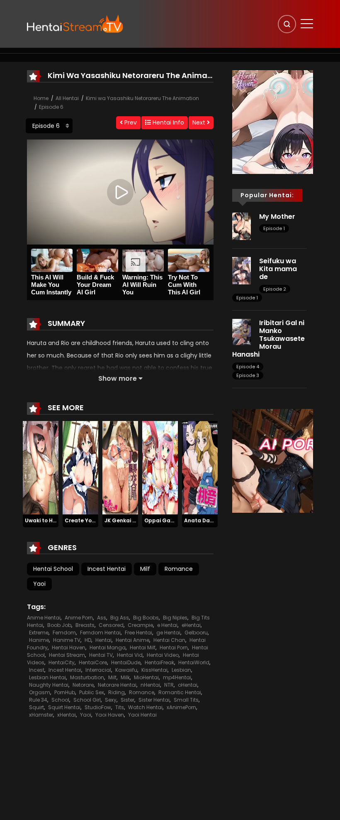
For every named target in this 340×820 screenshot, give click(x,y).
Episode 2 (274, 289)
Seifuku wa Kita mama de (278, 268)
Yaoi (39, 584)
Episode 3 (247, 375)
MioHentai (146, 677)
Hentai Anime (132, 640)
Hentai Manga (108, 647)
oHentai (187, 684)
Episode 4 (247, 366)
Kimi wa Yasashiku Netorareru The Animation (142, 98)
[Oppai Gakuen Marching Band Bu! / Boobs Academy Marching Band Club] (160, 467)
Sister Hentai (154, 699)
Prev (130, 122)
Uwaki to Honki (44, 520)
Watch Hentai (145, 707)
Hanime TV (66, 640)
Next (199, 122)
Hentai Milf (142, 647)
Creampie (140, 625)
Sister (127, 699)
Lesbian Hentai (47, 677)
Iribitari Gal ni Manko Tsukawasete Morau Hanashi (268, 339)
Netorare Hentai (117, 684)
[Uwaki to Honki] (40, 467)
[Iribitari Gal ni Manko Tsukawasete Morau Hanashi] (241, 331)
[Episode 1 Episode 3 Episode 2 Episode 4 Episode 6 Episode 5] (49, 125)
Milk (125, 677)
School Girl (87, 699)
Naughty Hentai (48, 684)
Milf (145, 569)
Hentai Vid (130, 654)
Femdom (64, 632)
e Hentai (167, 625)
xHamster (41, 714)
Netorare (83, 684)
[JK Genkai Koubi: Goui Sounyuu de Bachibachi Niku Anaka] (120, 467)
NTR (169, 684)
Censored (111, 625)
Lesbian (181, 669)
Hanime (39, 640)
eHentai (191, 625)
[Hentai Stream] (75, 24)
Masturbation (87, 677)
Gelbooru (196, 632)
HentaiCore (93, 662)
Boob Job (59, 625)
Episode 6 (51, 106)
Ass (101, 617)
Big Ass (119, 617)
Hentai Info (167, 122)
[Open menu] (307, 23)
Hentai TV (101, 654)
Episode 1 (274, 228)
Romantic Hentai (179, 692)
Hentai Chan (169, 640)
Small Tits (186, 699)
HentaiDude (126, 662)
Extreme (39, 632)
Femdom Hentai (100, 632)
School (60, 699)
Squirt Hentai (64, 707)
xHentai (66, 714)
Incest (36, 669)
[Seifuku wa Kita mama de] (241, 270)
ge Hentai (168, 632)
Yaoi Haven (109, 714)
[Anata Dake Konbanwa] (200, 467)
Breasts (85, 625)
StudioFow (98, 707)
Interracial (98, 669)
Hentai (103, 640)
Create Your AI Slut (90, 520)
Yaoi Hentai (142, 714)
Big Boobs (146, 617)
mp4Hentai (177, 677)
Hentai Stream (67, 654)
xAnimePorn (181, 707)
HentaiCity (62, 662)
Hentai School (53, 569)
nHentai (150, 684)
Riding (116, 692)
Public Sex (91, 692)
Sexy (111, 699)
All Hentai (67, 98)
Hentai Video (163, 654)
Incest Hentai (106, 569)
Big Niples (175, 617)
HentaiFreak (159, 662)
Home (41, 98)
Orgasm (39, 692)
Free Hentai (138, 632)
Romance (179, 569)
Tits (119, 707)
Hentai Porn (174, 647)
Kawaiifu (126, 669)
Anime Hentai (44, 617)
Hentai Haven (68, 647)
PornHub (64, 692)
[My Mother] (241, 226)
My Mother (277, 216)
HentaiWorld (193, 662)
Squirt (36, 707)
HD (88, 640)
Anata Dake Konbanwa (215, 520)
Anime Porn (79, 617)
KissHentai (154, 669)
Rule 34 (38, 699)
